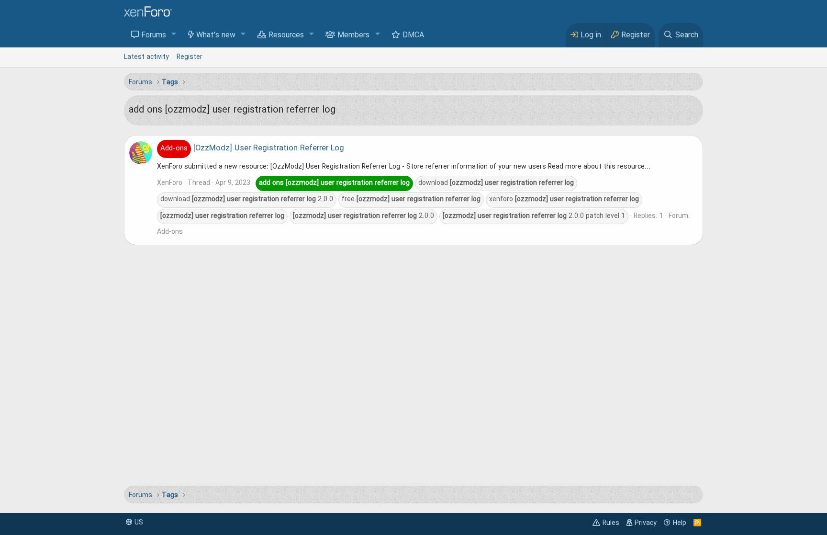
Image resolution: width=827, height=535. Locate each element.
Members (353, 35)
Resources (286, 35)
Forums (153, 35)
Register (189, 57)
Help (679, 523)
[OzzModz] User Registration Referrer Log (252, 148)
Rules (611, 523)
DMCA (413, 35)
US (138, 522)
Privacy (646, 523)
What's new (215, 35)
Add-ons (170, 232)
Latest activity (146, 57)
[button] (174, 34)
